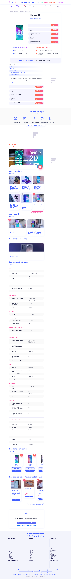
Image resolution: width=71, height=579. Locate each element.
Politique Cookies (38, 574)
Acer (51, 539)
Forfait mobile (59, 2)
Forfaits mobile (23, 569)
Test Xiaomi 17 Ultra (52, 569)
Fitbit (10, 563)
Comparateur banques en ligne (25, 572)
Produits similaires (14, 74)
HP (51, 544)
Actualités (12, 68)
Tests (41, 2)
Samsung (31, 554)
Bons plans (52, 2)
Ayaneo (31, 540)
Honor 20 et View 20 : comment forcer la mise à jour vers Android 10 (14, 188)
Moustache (52, 564)
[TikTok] (41, 536)
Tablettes (31, 560)
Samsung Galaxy (12, 544)
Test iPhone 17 (43, 569)
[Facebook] (32, 536)
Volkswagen (11, 558)
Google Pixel (11, 540)
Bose (51, 551)
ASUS (31, 539)
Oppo (10, 543)
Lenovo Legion (32, 541)
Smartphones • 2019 (35, 18)
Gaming (31, 538)
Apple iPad (32, 561)
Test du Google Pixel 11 (41, 493)
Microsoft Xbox (32, 542)
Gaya (51, 563)
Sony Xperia (11, 545)
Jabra (51, 552)
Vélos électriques (53, 560)
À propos (24, 574)
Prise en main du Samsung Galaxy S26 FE (16, 493)
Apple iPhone (11, 539)
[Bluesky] (43, 536)
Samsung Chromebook (54, 546)
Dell (51, 541)
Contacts (30, 574)
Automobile (11, 548)
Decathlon (52, 562)
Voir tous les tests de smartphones (35, 504)
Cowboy (52, 561)
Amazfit (10, 561)
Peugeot (10, 555)
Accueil (11, 11)
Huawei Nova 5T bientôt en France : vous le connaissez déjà (26, 188)
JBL (51, 553)
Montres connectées (13, 560)
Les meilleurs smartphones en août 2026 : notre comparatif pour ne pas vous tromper (26, 256)
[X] (28, 536)
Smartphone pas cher (33, 569)
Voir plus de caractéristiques (35, 125)
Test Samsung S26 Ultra (47, 572)
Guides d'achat (13, 70)
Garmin (10, 564)
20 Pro (16, 465)
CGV (57, 574)
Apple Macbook (53, 540)
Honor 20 (11, 82)
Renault (10, 556)
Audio (51, 548)
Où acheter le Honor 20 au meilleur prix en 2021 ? (26, 206)
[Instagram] (30, 536)
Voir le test (16, 468)
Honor (26, 11)
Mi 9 (30, 465)
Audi (9, 550)
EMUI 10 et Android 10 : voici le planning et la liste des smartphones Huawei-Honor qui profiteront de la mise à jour (14, 206)
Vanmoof (52, 567)
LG (30, 551)
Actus (37, 2)
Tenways (52, 566)
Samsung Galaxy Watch (13, 566)
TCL (30, 556)
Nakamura (52, 565)
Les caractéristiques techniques (17, 72)
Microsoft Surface (53, 545)
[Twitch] (39, 536)
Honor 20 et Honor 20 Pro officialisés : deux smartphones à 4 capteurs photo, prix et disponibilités (34, 232)
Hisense (31, 550)
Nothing (52, 554)
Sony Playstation (33, 545)
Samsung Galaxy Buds (54, 555)
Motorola (10, 542)
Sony (31, 555)
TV (29, 548)
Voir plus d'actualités (37, 212)
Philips (31, 553)
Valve (31, 546)
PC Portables (52, 538)
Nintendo (31, 543)
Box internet (37, 572)
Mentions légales (17, 574)
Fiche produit (16, 497)
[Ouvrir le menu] (9, 2)
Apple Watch (11, 562)
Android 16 (60, 569)
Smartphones (21, 11)
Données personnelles (49, 574)
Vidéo (11, 66)
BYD (9, 551)
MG (9, 554)
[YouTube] (36, 536)
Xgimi (31, 557)
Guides (46, 2)
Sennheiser (52, 556)
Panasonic (32, 552)
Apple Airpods (53, 550)
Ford (10, 553)
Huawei (10, 541)
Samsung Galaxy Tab (34, 565)
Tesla (10, 557)
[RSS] (34, 536)
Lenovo (51, 542)
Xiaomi (10, 546)
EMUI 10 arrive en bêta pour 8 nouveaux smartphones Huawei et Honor (38, 188)
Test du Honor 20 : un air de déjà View (38, 206)
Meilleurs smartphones (13, 569)
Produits (16, 11)
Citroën (10, 552)
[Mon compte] (17, 2)
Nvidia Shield (32, 544)
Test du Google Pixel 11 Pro (28, 490)
